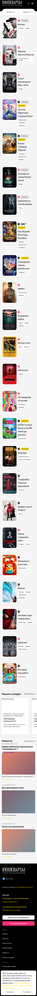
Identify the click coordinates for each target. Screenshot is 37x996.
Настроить (10, 992)
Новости (5, 953)
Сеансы (5, 938)
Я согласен (27, 992)
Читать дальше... (7, 779)
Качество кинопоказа (13, 826)
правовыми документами (25, 887)
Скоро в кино (7, 948)
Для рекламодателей (13, 788)
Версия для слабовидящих (18, 917)
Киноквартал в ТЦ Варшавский (14, 907)
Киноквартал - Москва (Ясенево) (15, 898)
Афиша (5, 934)
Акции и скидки (8, 957)
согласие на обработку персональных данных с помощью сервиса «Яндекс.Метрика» (17, 985)
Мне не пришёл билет (18, 923)
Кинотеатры (7, 943)
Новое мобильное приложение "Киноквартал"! (17, 747)
